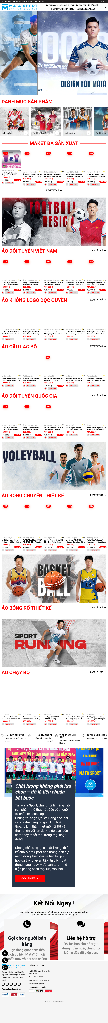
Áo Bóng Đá (51, 5)
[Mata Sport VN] (19, 7)
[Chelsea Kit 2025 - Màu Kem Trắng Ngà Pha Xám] (96, 364)
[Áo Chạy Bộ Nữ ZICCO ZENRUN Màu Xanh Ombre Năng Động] (11, 696)
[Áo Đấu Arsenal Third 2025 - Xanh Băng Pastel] (32, 364)
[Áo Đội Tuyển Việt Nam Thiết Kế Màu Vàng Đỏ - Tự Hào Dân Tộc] (32, 268)
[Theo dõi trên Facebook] (101, 1)
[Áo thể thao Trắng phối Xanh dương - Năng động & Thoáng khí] (96, 519)
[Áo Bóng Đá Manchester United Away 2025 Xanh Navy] (75, 364)
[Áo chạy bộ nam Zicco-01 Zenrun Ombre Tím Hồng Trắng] (32, 696)
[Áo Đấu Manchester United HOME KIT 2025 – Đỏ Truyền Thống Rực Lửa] (54, 364)
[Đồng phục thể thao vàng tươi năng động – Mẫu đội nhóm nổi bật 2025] (96, 160)
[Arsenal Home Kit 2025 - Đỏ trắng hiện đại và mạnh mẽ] (11, 364)
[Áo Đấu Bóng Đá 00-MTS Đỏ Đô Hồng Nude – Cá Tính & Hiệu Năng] (32, 160)
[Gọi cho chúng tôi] (105, 1)
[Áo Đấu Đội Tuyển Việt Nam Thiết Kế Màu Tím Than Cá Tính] (54, 268)
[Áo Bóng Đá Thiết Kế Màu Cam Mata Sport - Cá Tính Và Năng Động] (11, 317)
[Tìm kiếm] (105, 7)
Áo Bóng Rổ (93, 5)
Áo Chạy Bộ (81, 5)
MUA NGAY (9, 183)
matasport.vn (39, 984)
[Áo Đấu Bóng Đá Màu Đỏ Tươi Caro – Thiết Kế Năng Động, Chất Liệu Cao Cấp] (75, 160)
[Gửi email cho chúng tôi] (103, 1)
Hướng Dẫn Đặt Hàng (85, 9)
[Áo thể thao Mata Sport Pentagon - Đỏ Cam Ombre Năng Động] (11, 519)
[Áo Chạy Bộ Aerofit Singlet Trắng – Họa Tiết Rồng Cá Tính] (96, 696)
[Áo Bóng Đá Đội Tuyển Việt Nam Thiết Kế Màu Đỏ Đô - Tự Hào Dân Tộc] (96, 268)
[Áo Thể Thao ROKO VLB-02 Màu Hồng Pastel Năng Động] (54, 519)
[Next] (103, 53)
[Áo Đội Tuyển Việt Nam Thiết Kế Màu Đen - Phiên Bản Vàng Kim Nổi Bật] (11, 268)
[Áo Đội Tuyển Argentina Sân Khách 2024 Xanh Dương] (96, 413)
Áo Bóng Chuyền (66, 5)
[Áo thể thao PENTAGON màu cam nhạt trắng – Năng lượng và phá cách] (75, 519)
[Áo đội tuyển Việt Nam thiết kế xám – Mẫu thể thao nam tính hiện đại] (75, 268)
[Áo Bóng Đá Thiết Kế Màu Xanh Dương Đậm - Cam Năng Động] (96, 317)
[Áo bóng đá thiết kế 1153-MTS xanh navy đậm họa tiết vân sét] (54, 160)
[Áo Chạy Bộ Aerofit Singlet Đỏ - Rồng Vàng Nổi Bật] (75, 696)
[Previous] (5, 53)
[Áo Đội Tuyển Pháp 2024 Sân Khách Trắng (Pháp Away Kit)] (75, 413)
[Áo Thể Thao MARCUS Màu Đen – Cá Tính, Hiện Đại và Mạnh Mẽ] (75, 317)
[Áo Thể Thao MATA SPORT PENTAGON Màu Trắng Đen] (32, 519)
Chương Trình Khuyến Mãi (62, 9)
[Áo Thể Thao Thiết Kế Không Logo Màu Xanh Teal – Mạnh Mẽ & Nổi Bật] (54, 317)
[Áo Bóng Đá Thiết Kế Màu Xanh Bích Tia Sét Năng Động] (32, 317)
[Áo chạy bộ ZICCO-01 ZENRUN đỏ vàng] (54, 696)
